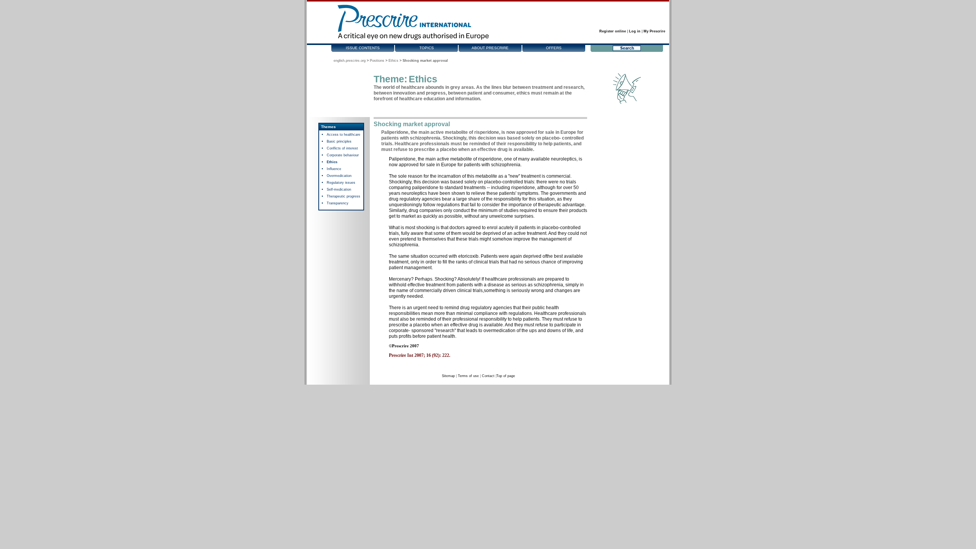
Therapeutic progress (343, 196)
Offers (554, 48)
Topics (426, 48)
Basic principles (339, 141)
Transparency (337, 203)
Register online (612, 31)
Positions (377, 61)
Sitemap (448, 376)
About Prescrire (490, 48)
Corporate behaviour (343, 155)
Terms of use (468, 376)
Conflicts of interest (342, 148)
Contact (488, 376)
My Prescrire (654, 31)
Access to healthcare (343, 134)
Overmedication (339, 176)
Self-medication (339, 189)
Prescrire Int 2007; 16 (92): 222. (419, 355)
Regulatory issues (341, 183)
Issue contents (363, 48)
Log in (634, 31)
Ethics (393, 61)
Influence (334, 169)
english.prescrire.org (350, 61)
